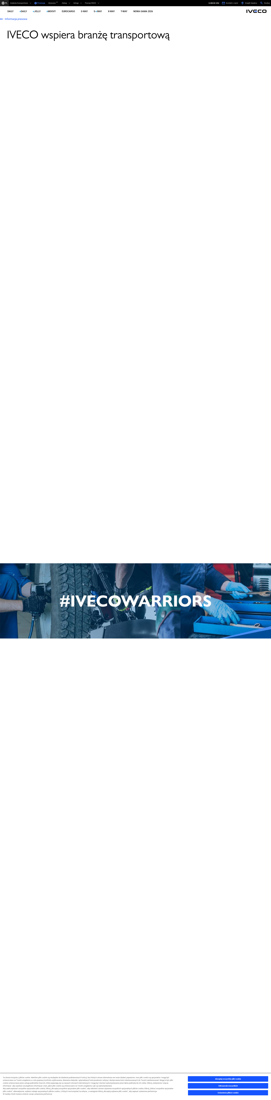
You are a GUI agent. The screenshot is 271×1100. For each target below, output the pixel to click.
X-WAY (111, 11)
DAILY (10, 11)
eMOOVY (51, 11)
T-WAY (124, 11)
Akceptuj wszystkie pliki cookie (228, 1079)
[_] (214, 3)
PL (6, 3)
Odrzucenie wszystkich (228, 1086)
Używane (52, 3)
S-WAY (84, 11)
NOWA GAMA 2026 (143, 11)
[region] (135, 1086)
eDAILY (23, 11)
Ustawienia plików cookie (228, 1093)
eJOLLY (37, 11)
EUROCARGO (68, 11)
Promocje (41, 3)
